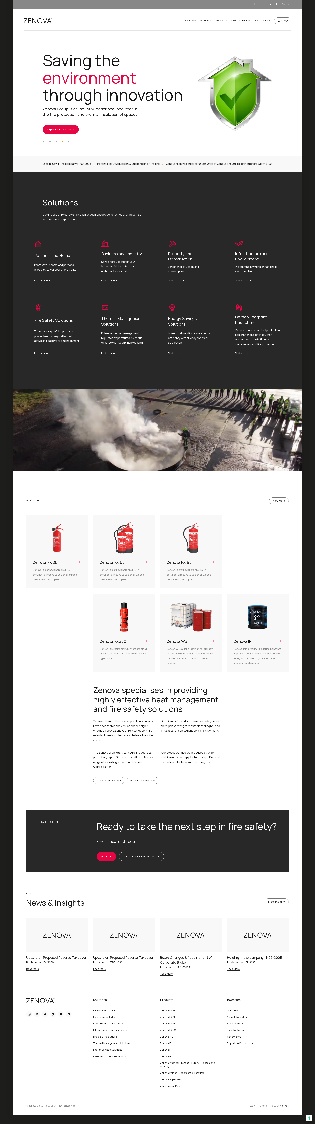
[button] (43, 141)
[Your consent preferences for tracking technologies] (309, 1118)
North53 (284, 1105)
